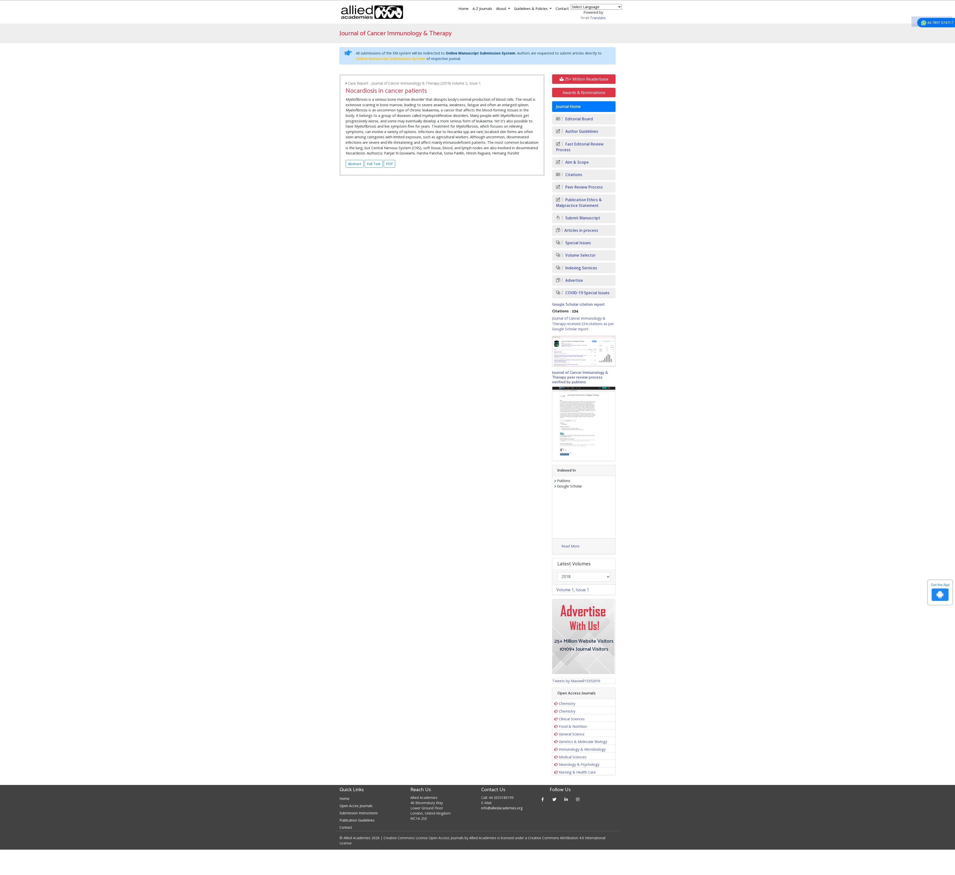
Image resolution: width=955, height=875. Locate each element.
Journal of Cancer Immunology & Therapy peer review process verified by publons (580, 377)
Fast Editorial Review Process (580, 147)
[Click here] (583, 351)
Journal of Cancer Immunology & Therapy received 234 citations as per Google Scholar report (583, 323)
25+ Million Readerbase (586, 79)
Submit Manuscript (582, 218)
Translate (598, 17)
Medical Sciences (572, 757)
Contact (562, 8)
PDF (389, 163)
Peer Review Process (583, 187)
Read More (570, 546)
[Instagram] (577, 799)
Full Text (374, 163)
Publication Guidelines (357, 820)
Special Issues (577, 242)
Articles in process (581, 230)
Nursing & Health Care (577, 772)
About (501, 8)
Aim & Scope (576, 162)
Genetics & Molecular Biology (583, 741)
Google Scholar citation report (578, 304)
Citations (573, 174)
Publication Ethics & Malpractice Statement (579, 202)
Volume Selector (580, 255)
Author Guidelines (581, 131)
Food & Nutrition (573, 726)
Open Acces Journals (356, 805)
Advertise (573, 280)
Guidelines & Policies (531, 8)
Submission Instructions (358, 813)
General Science (571, 734)
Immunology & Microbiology (582, 749)
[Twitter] (554, 799)
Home (463, 8)
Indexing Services (580, 268)
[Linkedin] (566, 799)
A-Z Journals (482, 8)
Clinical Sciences (572, 719)
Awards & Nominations (584, 92)
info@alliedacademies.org (502, 808)
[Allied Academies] (372, 12)
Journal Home (568, 106)
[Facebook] (542, 799)
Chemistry (567, 703)
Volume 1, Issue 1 (572, 589)
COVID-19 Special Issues (587, 292)
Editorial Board (578, 119)
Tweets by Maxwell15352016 (576, 681)
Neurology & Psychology (579, 764)
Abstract (354, 163)
